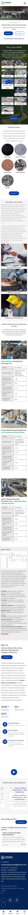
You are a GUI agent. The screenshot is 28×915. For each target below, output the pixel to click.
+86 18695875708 (11, 870)
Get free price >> (14, 193)
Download (4, 634)
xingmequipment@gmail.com (14, 864)
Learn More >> (19, 33)
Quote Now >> (8, 33)
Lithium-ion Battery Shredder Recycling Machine (11, 833)
